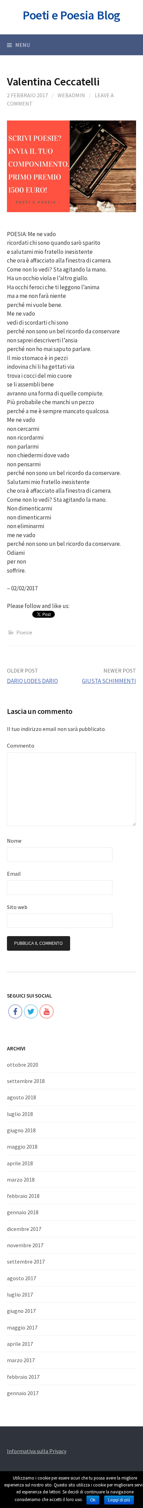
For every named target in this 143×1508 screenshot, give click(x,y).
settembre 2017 (26, 1261)
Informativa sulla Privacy (36, 1451)
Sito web (17, 906)
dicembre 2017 (24, 1228)
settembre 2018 (26, 1080)
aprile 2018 (20, 1163)
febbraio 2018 (23, 1195)
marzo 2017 (21, 1360)
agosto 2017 (21, 1278)
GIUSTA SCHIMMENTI (109, 681)
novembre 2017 (25, 1245)
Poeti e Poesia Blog (71, 15)
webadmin (71, 95)
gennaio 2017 (23, 1393)
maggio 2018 (22, 1146)
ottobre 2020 (22, 1064)
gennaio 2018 (23, 1212)
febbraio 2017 (23, 1376)
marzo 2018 (21, 1179)
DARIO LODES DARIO (32, 681)
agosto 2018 (21, 1097)
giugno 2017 (21, 1310)
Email (14, 873)
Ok (92, 1500)
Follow (31, 989)
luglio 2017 (20, 1294)
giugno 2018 (21, 1130)
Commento (20, 745)
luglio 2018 (20, 1113)
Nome (14, 840)
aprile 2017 (20, 1343)
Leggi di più (119, 1500)
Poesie (24, 632)
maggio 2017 (22, 1327)
